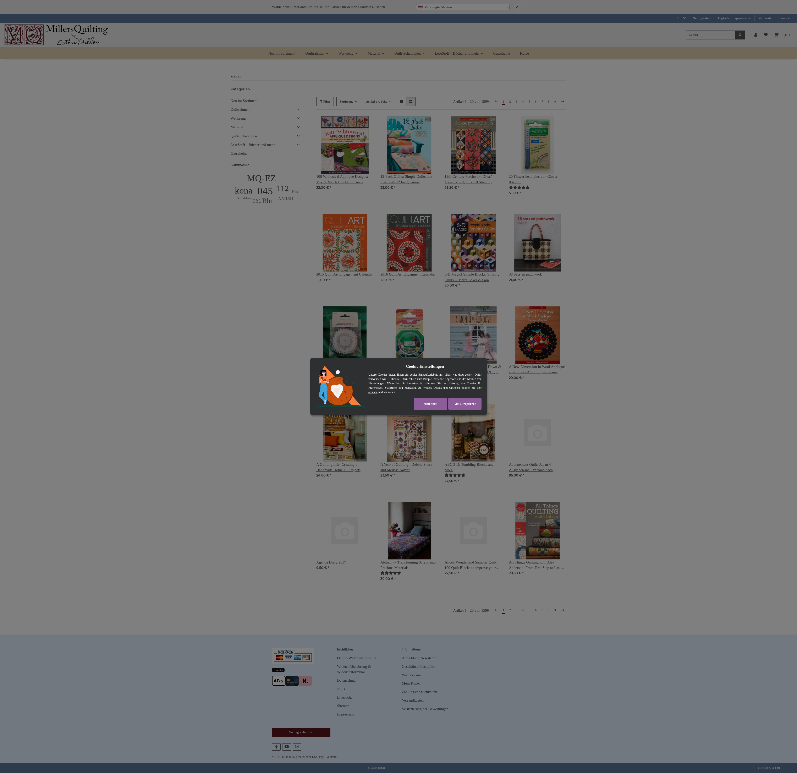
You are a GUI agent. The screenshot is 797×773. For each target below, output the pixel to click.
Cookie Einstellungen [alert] (425, 366)
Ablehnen (431, 403)
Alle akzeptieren (465, 403)
